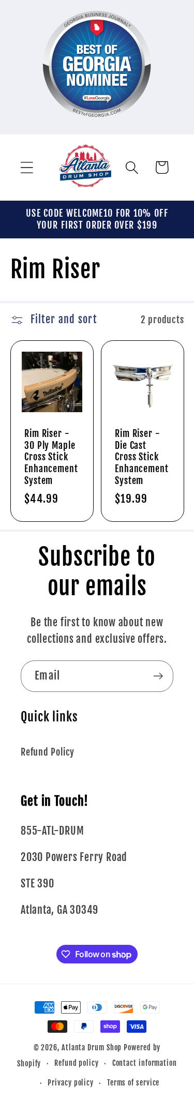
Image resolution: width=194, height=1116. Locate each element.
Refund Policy (47, 752)
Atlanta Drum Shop (92, 1047)
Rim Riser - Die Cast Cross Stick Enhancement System (142, 457)
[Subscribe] (158, 676)
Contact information (144, 1063)
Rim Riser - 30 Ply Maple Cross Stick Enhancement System (51, 457)
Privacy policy (71, 1083)
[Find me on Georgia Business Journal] (97, 125)
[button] (26, 167)
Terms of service (133, 1083)
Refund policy (76, 1063)
